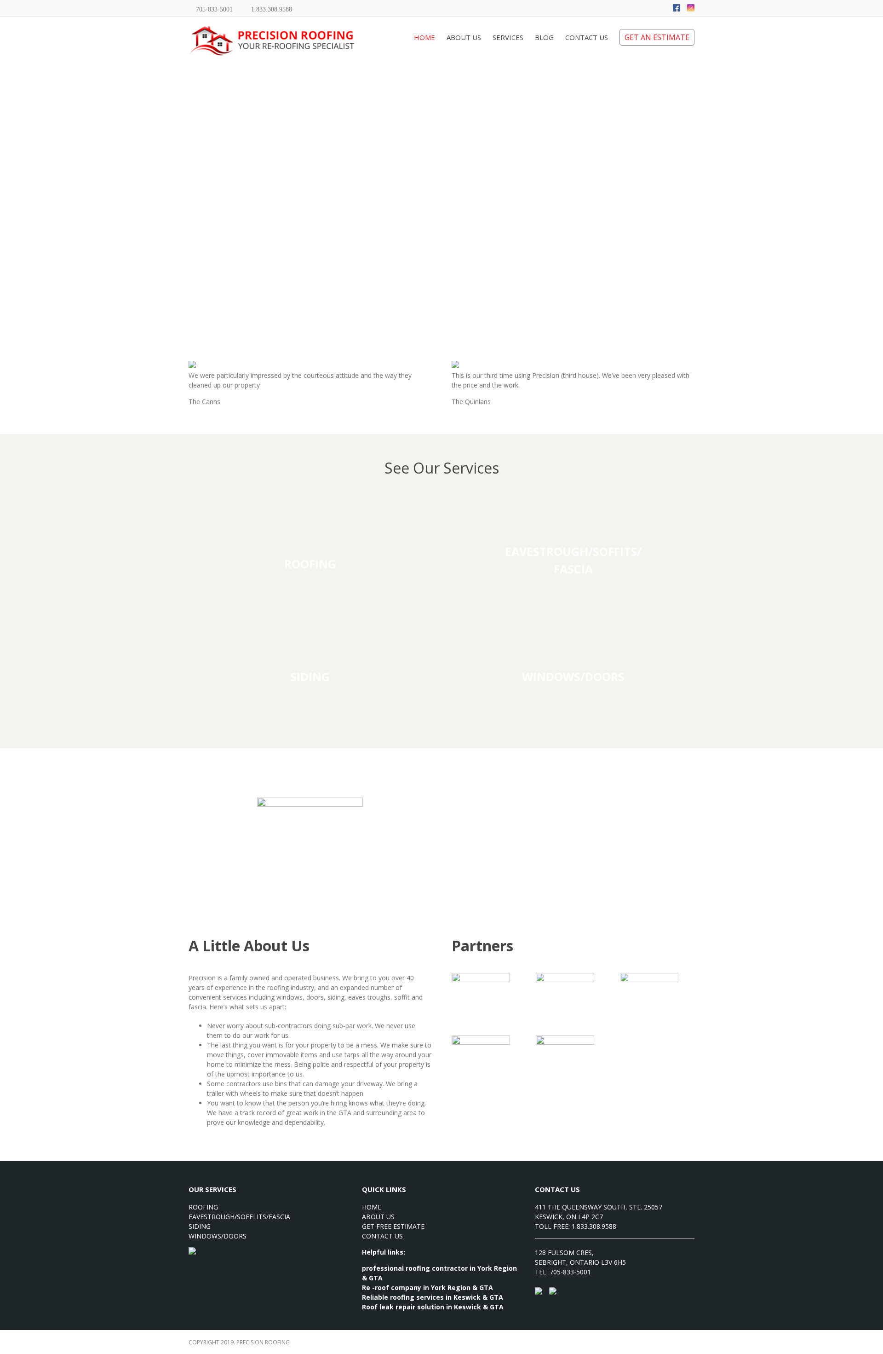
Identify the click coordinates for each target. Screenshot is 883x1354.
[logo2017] (310, 802)
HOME (371, 1207)
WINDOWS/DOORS (218, 1236)
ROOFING (203, 1207)
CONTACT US (382, 1236)
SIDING (200, 1226)
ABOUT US (378, 1216)
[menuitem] (430, 35)
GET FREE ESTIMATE (393, 1226)
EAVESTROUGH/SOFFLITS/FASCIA (239, 1216)
